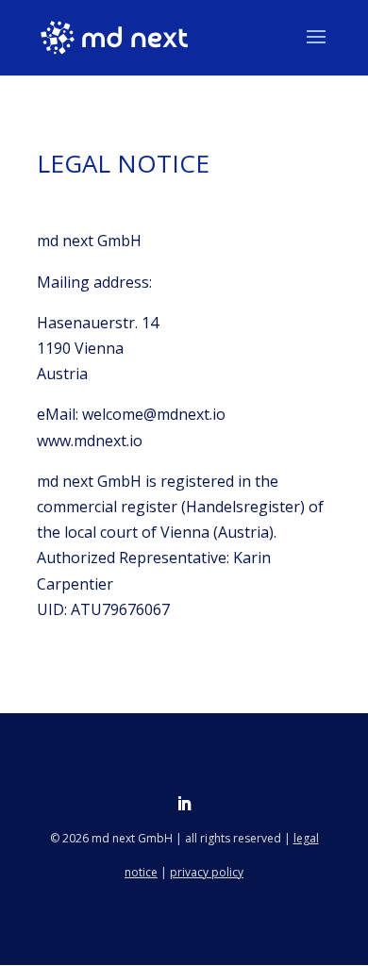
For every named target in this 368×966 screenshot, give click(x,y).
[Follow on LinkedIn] (184, 804)
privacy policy (206, 872)
